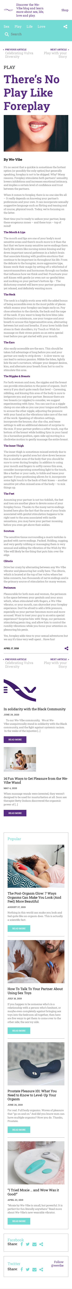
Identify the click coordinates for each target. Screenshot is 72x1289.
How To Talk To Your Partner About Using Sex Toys (35, 991)
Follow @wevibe (57, 1263)
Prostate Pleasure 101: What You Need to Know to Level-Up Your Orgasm (32, 1095)
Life (29, 26)
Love (41, 26)
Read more (15, 739)
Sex (6, 26)
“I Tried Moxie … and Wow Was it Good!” (33, 1192)
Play (18, 26)
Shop (64, 10)
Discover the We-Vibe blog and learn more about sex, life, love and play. (30, 10)
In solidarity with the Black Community (35, 709)
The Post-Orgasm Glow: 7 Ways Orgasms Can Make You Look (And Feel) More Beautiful (34, 897)
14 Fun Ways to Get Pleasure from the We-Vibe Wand (36, 780)
